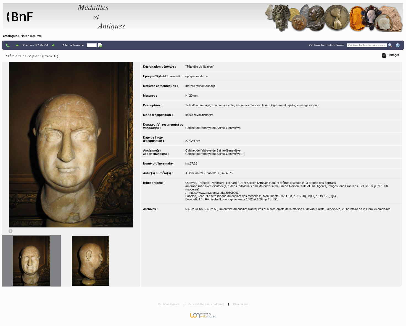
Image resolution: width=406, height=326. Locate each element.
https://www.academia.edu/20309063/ (214, 192)
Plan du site (240, 304)
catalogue (10, 36)
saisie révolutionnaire (199, 114)
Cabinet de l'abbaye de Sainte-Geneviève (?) (215, 153)
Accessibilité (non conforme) (206, 304)
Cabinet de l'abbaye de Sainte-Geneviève (213, 127)
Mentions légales (169, 304)
